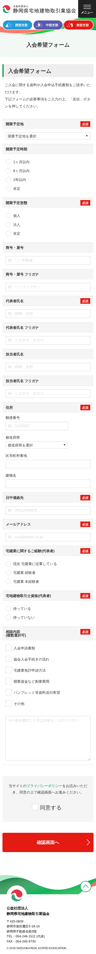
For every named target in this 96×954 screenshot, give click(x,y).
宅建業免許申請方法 (30, 670)
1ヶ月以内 (21, 162)
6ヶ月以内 (21, 171)
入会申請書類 (24, 648)
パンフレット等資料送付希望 (37, 692)
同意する (51, 808)
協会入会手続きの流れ (31, 659)
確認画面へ (48, 842)
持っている (22, 609)
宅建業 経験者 (24, 573)
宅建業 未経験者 (26, 581)
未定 (16, 188)
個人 (16, 216)
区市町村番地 (16, 456)
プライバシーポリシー (44, 786)
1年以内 (19, 180)
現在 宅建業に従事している (35, 564)
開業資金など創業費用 (31, 681)
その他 (19, 704)
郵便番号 (13, 418)
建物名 (11, 475)
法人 (16, 224)
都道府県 (13, 437)
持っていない (24, 617)
